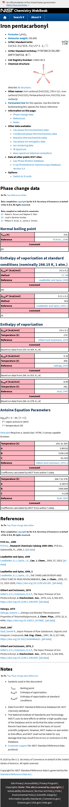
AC (2, 220)
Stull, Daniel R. (8, 631)
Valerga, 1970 (61, 365)
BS (2, 214)
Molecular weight (17, 38)
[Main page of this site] (5, 17)
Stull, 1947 (62, 391)
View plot (5, 432)
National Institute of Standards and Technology (7, 11)
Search (17, 17)
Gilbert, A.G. (6, 594)
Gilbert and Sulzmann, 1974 (53, 339)
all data (30, 549)
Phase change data (23, 114)
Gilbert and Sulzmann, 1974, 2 (52, 462)
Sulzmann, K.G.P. (23, 594)
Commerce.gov (51, 798)
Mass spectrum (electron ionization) (32, 153)
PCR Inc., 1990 (60, 239)
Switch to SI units (22, 176)
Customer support (18, 745)
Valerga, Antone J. (10, 612)
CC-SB (64, 275)
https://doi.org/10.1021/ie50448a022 (20, 639)
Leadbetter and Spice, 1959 (53, 280)
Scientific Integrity (46, 794)
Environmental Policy (23, 794)
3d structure (24, 87)
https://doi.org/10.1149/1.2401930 (19, 601)
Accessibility (31, 783)
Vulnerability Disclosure (20, 791)
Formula (12, 34)
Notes (16, 122)
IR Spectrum (19, 149)
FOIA (57, 791)
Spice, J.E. (23, 560)
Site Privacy (17, 783)
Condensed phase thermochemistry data (35, 133)
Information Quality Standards (25, 798)
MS (2, 217)
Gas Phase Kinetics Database (28, 160)
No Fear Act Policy (44, 791)
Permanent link (16, 102)
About (35, 17)
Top (8, 195)
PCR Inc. (4, 545)
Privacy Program (48, 783)
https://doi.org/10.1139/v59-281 (33, 583)
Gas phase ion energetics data (29, 141)
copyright (21, 201)
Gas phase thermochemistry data (31, 129)
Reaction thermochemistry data (30, 137)
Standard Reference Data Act (15, 774)
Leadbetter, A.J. (8, 560)
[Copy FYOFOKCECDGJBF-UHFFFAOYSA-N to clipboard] (29, 55)
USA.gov (36, 802)
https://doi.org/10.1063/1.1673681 (25, 620)
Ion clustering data (23, 145)
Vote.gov (47, 802)
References (19, 118)
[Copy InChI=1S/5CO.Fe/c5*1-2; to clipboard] (46, 46)
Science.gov (23, 802)
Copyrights (11, 787)
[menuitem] (5, 17)
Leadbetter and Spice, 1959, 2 (52, 305)
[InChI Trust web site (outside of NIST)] (65, 44)
